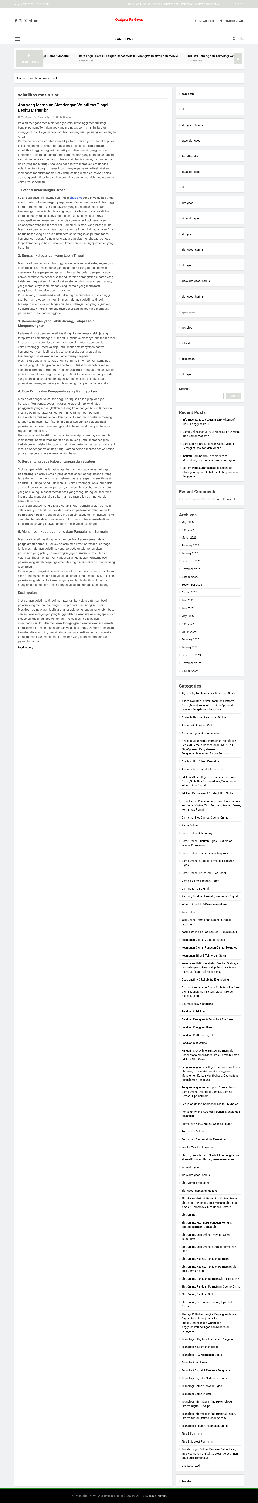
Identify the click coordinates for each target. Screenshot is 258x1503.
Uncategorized (191, 1465)
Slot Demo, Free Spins (195, 1182)
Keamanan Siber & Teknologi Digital (204, 955)
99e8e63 (26, 117)
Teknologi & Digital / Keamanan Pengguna (208, 1339)
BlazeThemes (157, 1495)
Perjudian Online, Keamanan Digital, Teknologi (210, 1104)
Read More (24, 647)
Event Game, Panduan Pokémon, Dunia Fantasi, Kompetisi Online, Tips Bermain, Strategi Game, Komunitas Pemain (211, 805)
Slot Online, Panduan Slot (197, 1294)
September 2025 (192, 584)
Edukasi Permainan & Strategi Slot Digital (207, 793)
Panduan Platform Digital (197, 1035)
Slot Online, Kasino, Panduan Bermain (205, 1258)
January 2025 (190, 647)
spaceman (188, 312)
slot (184, 109)
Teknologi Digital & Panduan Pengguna (206, 1370)
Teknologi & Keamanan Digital (200, 1347)
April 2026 (188, 530)
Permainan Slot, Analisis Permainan (204, 1139)
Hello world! (227, 499)
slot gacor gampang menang (199, 1190)
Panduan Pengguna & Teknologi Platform (207, 1019)
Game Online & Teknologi (197, 833)
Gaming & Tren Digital (195, 888)
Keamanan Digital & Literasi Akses (203, 940)
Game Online (190, 825)
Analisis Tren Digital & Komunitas (203, 769)
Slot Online (188, 1214)
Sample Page (124, 39)
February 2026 (190, 545)
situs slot (76, 197)
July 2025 (187, 600)
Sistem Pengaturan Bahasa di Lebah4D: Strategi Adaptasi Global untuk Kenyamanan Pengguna (210, 472)
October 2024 (190, 671)
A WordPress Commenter (198, 499)
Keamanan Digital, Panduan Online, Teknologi (210, 947)
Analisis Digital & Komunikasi (200, 733)
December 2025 (191, 561)
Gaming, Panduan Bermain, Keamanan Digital (210, 896)
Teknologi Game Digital (196, 1394)
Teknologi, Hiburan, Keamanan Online (205, 1426)
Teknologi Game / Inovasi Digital (202, 1386)
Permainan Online (193, 1131)
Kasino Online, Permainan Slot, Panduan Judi (210, 932)
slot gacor (188, 203)
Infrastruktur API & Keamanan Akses (204, 904)
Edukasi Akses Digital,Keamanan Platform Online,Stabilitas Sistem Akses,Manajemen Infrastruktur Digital (209, 781)
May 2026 (188, 522)
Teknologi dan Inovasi (195, 1362)
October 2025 (190, 577)
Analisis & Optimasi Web (197, 725)
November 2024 (191, 663)
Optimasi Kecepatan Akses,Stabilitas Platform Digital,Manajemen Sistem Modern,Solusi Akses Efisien (211, 992)
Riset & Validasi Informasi (198, 1147)
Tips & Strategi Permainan (198, 1441)
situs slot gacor (191, 140)
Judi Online (188, 912)
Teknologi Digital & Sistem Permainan (205, 1378)
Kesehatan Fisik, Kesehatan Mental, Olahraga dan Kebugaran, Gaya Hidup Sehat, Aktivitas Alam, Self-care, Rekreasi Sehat (210, 968)
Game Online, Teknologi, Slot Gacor (204, 873)
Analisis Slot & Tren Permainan (201, 761)
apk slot (187, 327)
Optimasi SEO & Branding (197, 1003)
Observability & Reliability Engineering (205, 979)
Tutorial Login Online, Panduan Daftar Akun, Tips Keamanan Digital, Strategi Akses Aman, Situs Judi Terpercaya (210, 1454)
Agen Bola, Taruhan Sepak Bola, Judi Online (209, 693)
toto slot (187, 343)
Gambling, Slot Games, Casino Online (205, 817)
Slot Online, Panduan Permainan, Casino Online (211, 1286)
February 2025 (190, 639)
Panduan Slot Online (194, 1043)
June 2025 (188, 608)
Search (184, 389)
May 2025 (188, 616)
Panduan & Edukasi (193, 1011)
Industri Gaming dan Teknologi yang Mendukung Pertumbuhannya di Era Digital (170, 4)
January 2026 (190, 553)
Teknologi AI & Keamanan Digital (202, 1354)
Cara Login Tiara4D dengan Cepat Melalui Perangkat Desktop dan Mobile (93, 56)
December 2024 (191, 655)
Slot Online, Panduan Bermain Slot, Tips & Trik (210, 1279)
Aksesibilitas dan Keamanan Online (204, 717)
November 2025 (191, 569)
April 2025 (188, 624)
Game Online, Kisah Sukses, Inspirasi (205, 853)
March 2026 (189, 537)
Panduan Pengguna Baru (197, 1027)
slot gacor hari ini (193, 125)
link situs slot (190, 156)
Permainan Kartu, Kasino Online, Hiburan (207, 1124)
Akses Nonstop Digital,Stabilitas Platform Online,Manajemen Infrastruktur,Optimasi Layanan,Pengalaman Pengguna (208, 705)
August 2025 (189, 592)
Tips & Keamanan (192, 1433)
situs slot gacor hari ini (196, 281)
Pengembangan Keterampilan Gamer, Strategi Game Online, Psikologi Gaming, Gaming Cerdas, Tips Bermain (210, 1092)
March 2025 (189, 631)
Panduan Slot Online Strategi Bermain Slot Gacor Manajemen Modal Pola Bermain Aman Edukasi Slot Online (210, 1055)
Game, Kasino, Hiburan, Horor (200, 880)
